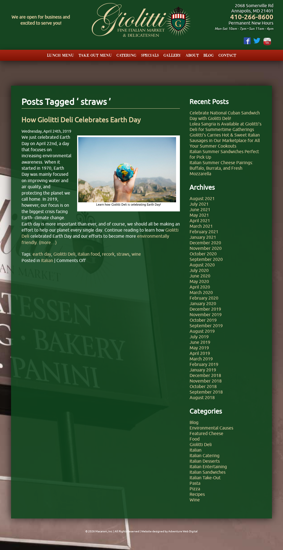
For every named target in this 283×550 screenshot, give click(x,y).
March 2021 (201, 226)
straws (123, 254)
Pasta (195, 483)
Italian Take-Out (205, 477)
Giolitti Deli (64, 254)
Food (195, 438)
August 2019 (202, 331)
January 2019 (203, 369)
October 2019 (203, 320)
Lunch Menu (60, 55)
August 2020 (202, 264)
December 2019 (205, 309)
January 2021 (203, 237)
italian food (89, 254)
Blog (208, 55)
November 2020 (206, 248)
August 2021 (202, 198)
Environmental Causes (211, 427)
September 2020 (206, 259)
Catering (126, 55)
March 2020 (201, 292)
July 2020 (199, 270)
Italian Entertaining (208, 466)
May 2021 (199, 215)
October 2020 (203, 253)
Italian (47, 260)
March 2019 (201, 358)
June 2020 (200, 275)
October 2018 (203, 386)
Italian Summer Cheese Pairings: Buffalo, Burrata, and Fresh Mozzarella (221, 168)
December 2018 (205, 375)
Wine (195, 499)
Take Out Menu (95, 55)
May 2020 (199, 281)
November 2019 (206, 314)
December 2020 (205, 242)
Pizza (195, 488)
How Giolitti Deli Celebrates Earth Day (81, 120)
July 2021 (199, 203)
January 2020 (203, 303)
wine (136, 254)
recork (108, 254)
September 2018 (206, 391)
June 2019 (200, 342)
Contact (227, 55)
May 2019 (199, 347)
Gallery (172, 55)
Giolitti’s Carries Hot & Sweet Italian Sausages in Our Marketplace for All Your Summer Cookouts (225, 140)
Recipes (197, 494)
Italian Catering (204, 455)
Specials (150, 55)
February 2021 (204, 231)
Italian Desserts (205, 461)
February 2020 (204, 297)
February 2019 (204, 364)
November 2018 (206, 380)
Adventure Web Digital (183, 531)
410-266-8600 (251, 17)
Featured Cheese (206, 433)
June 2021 (200, 209)
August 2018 (202, 397)
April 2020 (200, 286)
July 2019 (199, 336)
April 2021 (200, 220)
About (192, 55)
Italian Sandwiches (208, 472)
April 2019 (200, 353)
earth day (42, 254)
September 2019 (206, 325)
